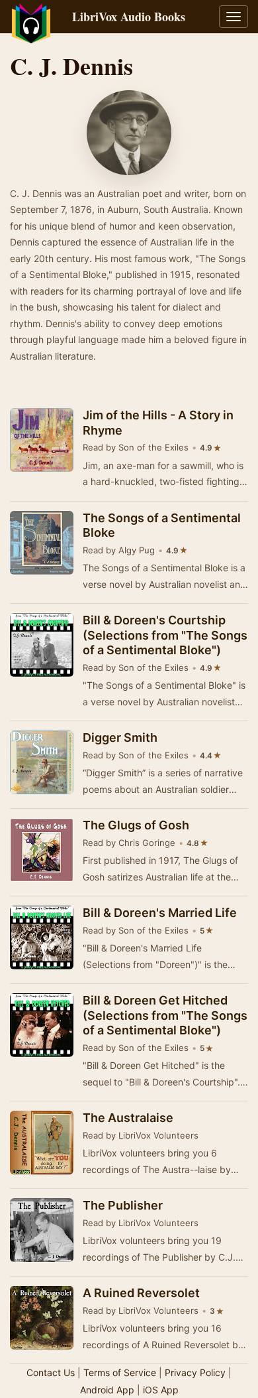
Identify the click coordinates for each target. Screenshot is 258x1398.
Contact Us (50, 1372)
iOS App (161, 1389)
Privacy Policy (195, 1372)
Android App (107, 1389)
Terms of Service (119, 1372)
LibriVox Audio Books (128, 16)
